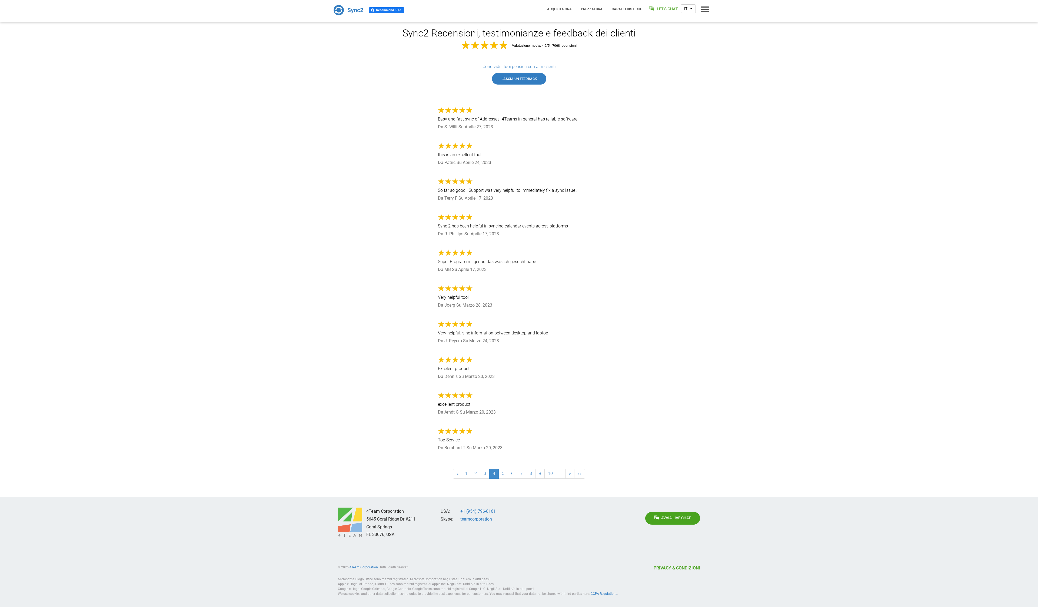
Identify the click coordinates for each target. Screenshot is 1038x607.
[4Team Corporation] (350, 522)
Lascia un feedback (519, 79)
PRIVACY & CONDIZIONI (677, 568)
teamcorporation (476, 519)
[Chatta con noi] (663, 9)
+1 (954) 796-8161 (478, 511)
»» (579, 473)
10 (550, 473)
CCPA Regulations (604, 594)
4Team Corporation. (364, 567)
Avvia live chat (676, 518)
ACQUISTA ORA (559, 9)
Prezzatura (592, 9)
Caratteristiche (627, 9)
